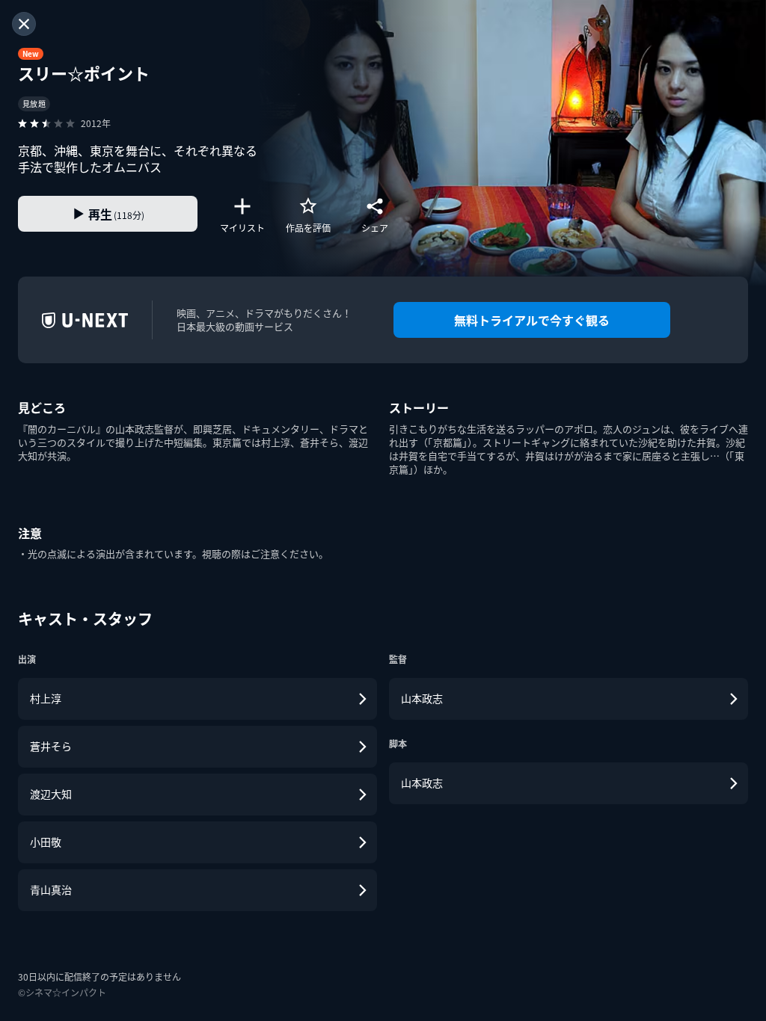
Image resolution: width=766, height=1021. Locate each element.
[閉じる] (24, 24)
